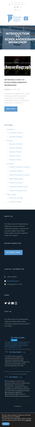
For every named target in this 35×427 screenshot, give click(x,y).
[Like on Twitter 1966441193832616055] (13, 368)
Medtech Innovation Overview (19, 167)
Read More (11, 109)
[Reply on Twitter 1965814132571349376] (6, 399)
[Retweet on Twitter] (9, 374)
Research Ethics (14, 156)
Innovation (10, 164)
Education (10, 129)
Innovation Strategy (16, 171)
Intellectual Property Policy (18, 187)
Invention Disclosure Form (18, 190)
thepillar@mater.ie (13, 281)
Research (10, 141)
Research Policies (15, 160)
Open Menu (26, 18)
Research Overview (15, 144)
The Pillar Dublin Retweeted (19, 374)
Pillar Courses (11, 194)
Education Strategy (15, 137)
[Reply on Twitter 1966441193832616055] (6, 368)
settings (28, 420)
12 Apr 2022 (16, 89)
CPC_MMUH (13, 377)
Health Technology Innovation (19, 175)
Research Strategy (15, 148)
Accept (6, 424)
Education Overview (16, 133)
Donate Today (14, 252)
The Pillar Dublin (15, 352)
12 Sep (24, 352)
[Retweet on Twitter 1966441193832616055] (9, 368)
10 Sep (20, 377)
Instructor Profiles (15, 202)
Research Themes (15, 152)
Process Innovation (15, 183)
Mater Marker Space (16, 179)
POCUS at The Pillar (16, 198)
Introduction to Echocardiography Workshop (15, 82)
